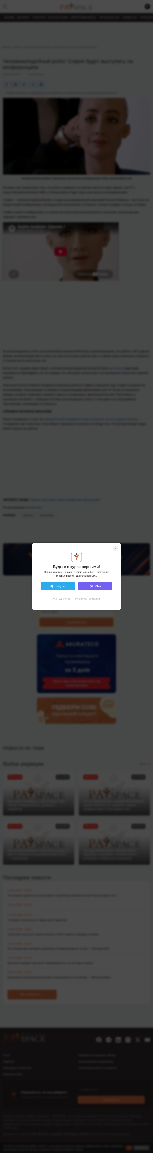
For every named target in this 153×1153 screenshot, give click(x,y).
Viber (98, 586)
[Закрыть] (115, 548)
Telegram (60, 586)
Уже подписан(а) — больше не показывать (76, 598)
